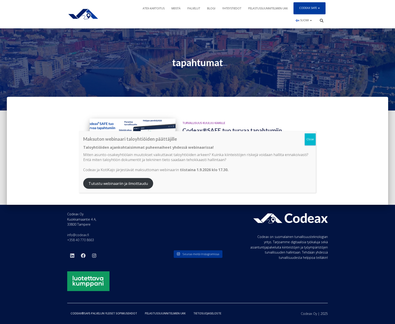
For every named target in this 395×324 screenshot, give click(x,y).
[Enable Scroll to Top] (386, 315)
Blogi (211, 8)
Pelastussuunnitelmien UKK (268, 8)
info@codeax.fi (78, 235)
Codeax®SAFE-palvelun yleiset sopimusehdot (104, 313)
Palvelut (193, 8)
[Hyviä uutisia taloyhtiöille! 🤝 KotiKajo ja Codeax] (171, 223)
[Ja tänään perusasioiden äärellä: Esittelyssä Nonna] (224, 239)
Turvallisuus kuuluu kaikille (203, 123)
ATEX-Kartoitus (154, 8)
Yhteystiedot (231, 8)
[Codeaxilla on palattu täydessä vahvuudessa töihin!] (224, 223)
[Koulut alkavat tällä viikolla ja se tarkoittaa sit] (197, 223)
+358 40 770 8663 (80, 240)
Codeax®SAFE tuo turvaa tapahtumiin (232, 130)
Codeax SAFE (308, 8)
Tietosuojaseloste (207, 313)
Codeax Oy (309, 313)
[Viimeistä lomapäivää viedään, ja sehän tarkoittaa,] (171, 239)
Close (310, 139)
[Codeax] (83, 14)
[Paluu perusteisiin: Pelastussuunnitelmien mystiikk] (197, 239)
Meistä (176, 8)
